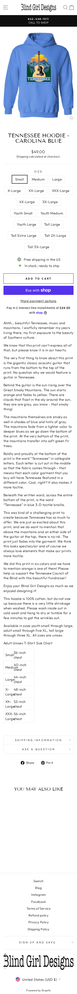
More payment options (38, 301)
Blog (38, 888)
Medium (38, 179)
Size (38, 171)
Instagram (38, 895)
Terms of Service (38, 908)
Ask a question (38, 749)
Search (38, 881)
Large (57, 179)
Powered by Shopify (38, 990)
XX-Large (36, 190)
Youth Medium (51, 213)
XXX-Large (61, 190)
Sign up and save (37, 942)
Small (19, 179)
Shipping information (38, 740)
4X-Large (27, 202)
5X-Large (50, 202)
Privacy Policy (38, 922)
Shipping (22, 156)
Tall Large (52, 224)
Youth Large (26, 224)
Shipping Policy (38, 929)
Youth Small (23, 213)
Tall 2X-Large (55, 235)
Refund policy (38, 915)
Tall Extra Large (24, 235)
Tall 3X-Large (38, 247)
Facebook (38, 902)
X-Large (14, 190)
